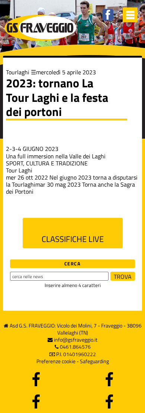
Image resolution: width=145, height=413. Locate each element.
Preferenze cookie (55, 361)
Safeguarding (94, 361)
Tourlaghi (17, 72)
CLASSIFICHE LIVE (73, 239)
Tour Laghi (19, 170)
